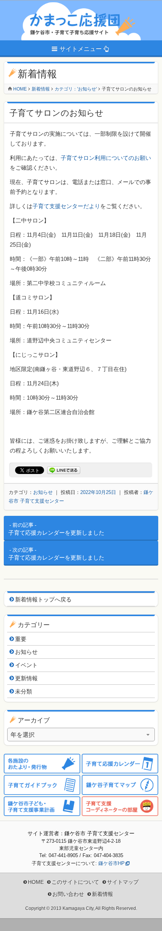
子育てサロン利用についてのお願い (106, 158)
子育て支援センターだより (66, 206)
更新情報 (26, 678)
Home (20, 89)
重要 (20, 639)
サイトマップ (123, 882)
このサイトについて (75, 882)
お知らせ (43, 492)
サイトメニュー (81, 49)
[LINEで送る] (63, 470)
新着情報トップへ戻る (43, 599)
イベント (26, 665)
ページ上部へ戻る (150, 919)
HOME (36, 882)
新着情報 (41, 89)
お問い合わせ (68, 894)
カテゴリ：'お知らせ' (76, 89)
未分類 (23, 691)
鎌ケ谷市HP (111, 863)
